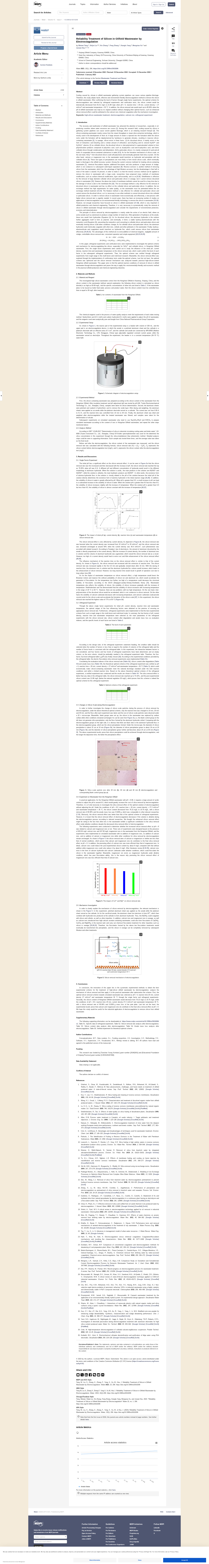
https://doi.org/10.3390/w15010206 (105, 68)
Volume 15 (51, 20)
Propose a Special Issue (49, 48)
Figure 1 (92, 326)
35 (147, 848)
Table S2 (127, 661)
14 (100, 191)
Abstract (38, 110)
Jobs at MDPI (86, 1539)
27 (145, 487)
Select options (40, 1537)
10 (139, 176)
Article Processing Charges (91, 1528)
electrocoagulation (118, 115)
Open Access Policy (89, 1533)
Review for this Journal (48, 43)
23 (139, 234)
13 (98, 191)
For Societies (110, 1542)
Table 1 (143, 285)
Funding (38, 128)
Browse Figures (99, 83)
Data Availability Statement (44, 130)
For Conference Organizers (115, 1544)
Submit (171, 4)
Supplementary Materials (44, 123)
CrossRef (85, 1092)
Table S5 (135, 673)
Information (94, 4)
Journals (72, 4)
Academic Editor (40, 59)
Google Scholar (152, 1089)
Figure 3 (130, 718)
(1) (158, 237)
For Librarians (110, 1536)
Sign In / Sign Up (158, 4)
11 (92, 181)
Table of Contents (41, 105)
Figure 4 (102, 838)
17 (135, 203)
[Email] (78, 1375)
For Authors (110, 1528)
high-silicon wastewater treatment (97, 115)
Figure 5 (89, 911)
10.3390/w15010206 (71, 20)
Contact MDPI (86, 1536)
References (39, 135)
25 (143, 234)
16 (157, 200)
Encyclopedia (134, 1542)
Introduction (39, 112)
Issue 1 (59, 20)
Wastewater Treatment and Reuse (113, 78)
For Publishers (111, 1539)
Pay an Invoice (87, 1530)
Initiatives (124, 4)
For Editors (109, 1533)
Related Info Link (40, 72)
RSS (161, 1512)
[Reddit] (99, 1375)
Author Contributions (42, 125)
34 (145, 848)
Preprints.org (134, 1533)
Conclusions (40, 120)
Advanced (169, 12)
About (135, 4)
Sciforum (133, 1528)
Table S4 (98, 664)
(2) (158, 240)
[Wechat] (95, 1375)
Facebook (157, 1530)
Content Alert (170, 1512)
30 (89, 573)
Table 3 (146, 666)
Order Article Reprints (150, 29)
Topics (82, 4)
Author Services (110, 4)
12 (113, 184)
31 (148, 583)
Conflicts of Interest (42, 133)
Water (44, 20)
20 (87, 232)
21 (89, 232)
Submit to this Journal (49, 37)
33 (79, 814)
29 (80, 559)
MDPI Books (134, 1530)
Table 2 (120, 620)
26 (148, 478)
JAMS (132, 1544)
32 (119, 657)
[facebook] (90, 1375)
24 (141, 234)
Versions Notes (116, 83)
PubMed (144, 1108)
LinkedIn (157, 1528)
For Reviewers (111, 1530)
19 (85, 232)
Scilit (92, 1092)
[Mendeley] (102, 1375)
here (87, 1419)
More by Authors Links (42, 78)
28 (77, 559)
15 (155, 200)
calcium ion (130, 115)
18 (137, 203)
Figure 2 (144, 463)
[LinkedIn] (86, 1375)
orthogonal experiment (143, 115)
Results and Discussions (44, 117)
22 (137, 234)
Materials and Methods (43, 115)
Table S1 (144, 659)
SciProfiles (133, 1539)
